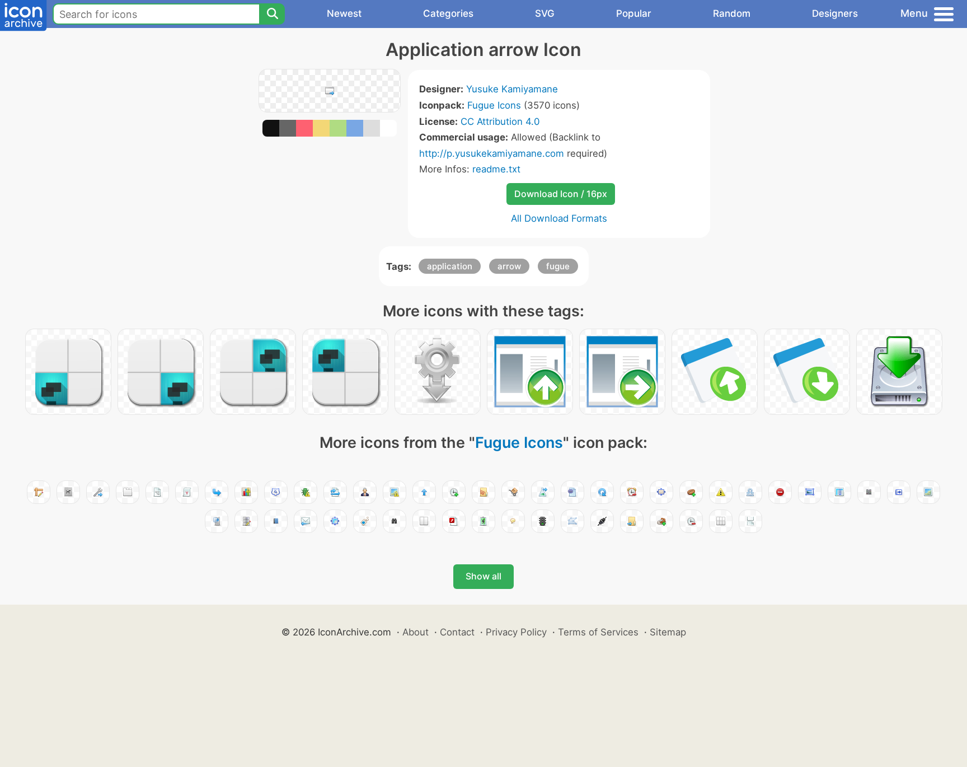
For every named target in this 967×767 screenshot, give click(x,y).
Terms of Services (598, 632)
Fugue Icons (494, 105)
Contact (457, 632)
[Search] (272, 14)
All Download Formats (559, 218)
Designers (835, 13)
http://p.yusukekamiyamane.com (491, 153)
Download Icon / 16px (560, 193)
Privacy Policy (516, 632)
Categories (448, 13)
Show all (483, 576)
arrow (509, 266)
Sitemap (668, 632)
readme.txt (496, 169)
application (449, 266)
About (415, 632)
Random (731, 13)
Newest (344, 13)
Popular (633, 13)
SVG (545, 13)
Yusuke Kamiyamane (512, 89)
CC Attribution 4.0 (500, 121)
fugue (558, 266)
